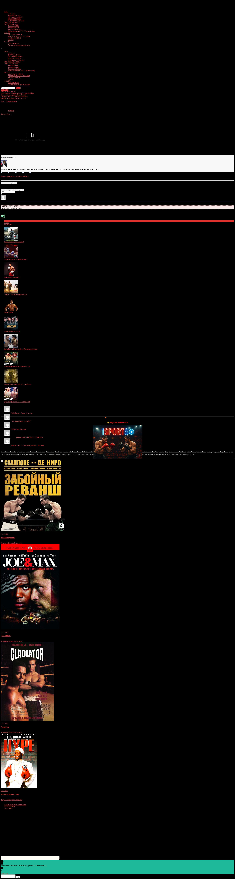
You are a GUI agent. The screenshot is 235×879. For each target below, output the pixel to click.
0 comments (18, 543)
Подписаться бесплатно (119, 423)
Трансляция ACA (13, 28)
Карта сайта (8, 808)
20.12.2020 (4, 632)
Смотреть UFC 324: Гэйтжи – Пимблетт (17, 384)
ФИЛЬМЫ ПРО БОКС (15, 34)
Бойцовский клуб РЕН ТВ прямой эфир (21, 31)
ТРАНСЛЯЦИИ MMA (11, 24)
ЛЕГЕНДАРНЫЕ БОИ (15, 17)
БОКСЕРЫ (11, 14)
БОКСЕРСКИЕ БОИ (14, 19)
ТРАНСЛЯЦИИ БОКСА (12, 22)
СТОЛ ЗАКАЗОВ (13, 43)
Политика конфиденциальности (19, 45)
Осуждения (8, 224)
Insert (17, 877)
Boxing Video (5, 2)
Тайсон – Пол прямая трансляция (15, 295)
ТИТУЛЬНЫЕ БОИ (14, 15)
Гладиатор (5, 727)
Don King (11, 111)
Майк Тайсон (8, 312)
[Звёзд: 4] (25, 173)
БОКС (6, 12)
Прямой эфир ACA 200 (12, 331)
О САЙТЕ (7, 41)
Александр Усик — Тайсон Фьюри (15, 259)
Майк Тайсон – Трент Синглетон (22, 413)
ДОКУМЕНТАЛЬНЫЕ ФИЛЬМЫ (19, 36)
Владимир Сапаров (8, 158)
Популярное (8, 221)
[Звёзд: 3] (18, 173)
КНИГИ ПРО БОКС (14, 38)
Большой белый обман (10, 794)
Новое (6, 223)
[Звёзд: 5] (33, 173)
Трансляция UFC (13, 26)
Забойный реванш (8, 538)
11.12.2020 (4, 723)
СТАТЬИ (10, 40)
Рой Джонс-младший (11, 277)
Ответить (5, 873)
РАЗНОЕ (7, 33)
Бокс (2, 102)
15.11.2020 (4, 791)
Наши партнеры (9, 806)
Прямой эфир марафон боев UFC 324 (17, 402)
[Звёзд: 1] (4, 173)
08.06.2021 (4, 534)
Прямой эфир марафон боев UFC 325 (17, 366)
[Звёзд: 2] (11, 173)
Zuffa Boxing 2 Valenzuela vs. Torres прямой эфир (20, 349)
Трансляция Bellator (14, 29)
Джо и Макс (6, 636)
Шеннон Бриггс (6, 114)
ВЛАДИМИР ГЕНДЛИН (16, 21)
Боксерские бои (11, 102)
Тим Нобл (15, 176)
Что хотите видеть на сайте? (14, 242)
